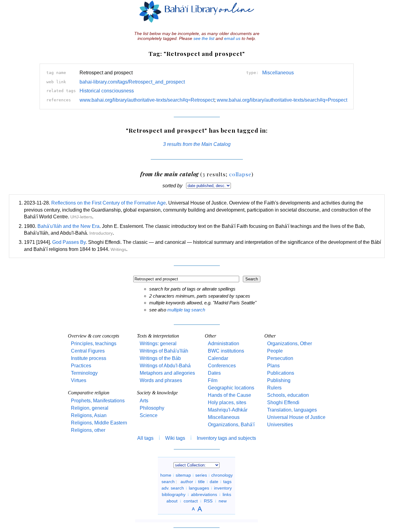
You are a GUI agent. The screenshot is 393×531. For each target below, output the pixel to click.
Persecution (280, 358)
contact (191, 500)
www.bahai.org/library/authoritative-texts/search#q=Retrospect (147, 100)
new (223, 500)
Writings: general (158, 343)
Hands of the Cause (229, 395)
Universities (280, 424)
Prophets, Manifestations (98, 400)
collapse (240, 174)
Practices (81, 365)
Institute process (88, 358)
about (171, 500)
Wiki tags (175, 438)
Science (149, 415)
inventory (223, 488)
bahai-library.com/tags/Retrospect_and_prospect (132, 81)
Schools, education (288, 395)
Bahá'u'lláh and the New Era (68, 226)
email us (232, 38)
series (201, 475)
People (275, 350)
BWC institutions (226, 350)
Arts (144, 400)
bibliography (173, 494)
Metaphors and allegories (167, 373)
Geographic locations (231, 387)
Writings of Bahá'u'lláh (164, 350)
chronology (222, 475)
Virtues (78, 380)
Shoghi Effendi (283, 402)
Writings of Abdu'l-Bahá (165, 365)
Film (212, 380)
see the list (203, 38)
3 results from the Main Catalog (197, 144)
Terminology (84, 373)
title (201, 481)
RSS (208, 500)
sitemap (183, 475)
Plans (273, 365)
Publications (280, 373)
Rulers (274, 387)
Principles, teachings (93, 343)
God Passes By (69, 242)
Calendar (218, 358)
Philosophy (152, 408)
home (165, 475)
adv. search (172, 488)
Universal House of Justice (296, 417)
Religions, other (88, 430)
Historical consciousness (107, 90)
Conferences (222, 365)
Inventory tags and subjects (226, 438)
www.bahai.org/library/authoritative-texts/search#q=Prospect (282, 100)
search (168, 481)
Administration (223, 343)
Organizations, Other (289, 343)
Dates (214, 373)
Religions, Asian (89, 415)
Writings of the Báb (160, 358)
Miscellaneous (278, 72)
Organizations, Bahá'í (231, 424)
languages (199, 488)
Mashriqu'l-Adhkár (227, 409)
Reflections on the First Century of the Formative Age (108, 202)
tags (227, 481)
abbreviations (204, 494)
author (187, 481)
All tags (145, 438)
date (214, 481)
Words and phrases (161, 380)
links (227, 494)
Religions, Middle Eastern (99, 422)
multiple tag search (186, 309)
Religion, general (89, 408)
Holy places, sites (227, 402)
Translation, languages (292, 409)
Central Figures (88, 350)
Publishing (278, 380)
